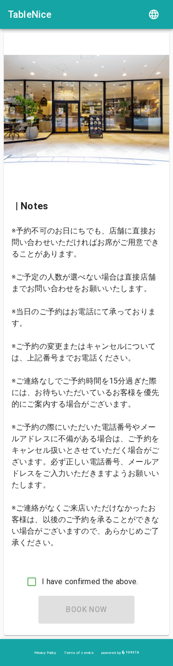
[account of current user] (153, 14)
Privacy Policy (45, 653)
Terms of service (79, 653)
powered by (111, 653)
